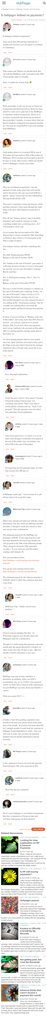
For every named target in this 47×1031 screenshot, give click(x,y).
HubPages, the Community (31, 869)
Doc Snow (19, 363)
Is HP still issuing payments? (29, 873)
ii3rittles (16, 24)
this (22, 365)
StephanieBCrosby (22, 386)
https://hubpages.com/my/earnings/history (20, 571)
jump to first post (25, 829)
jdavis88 (16, 708)
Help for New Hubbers (29, 837)
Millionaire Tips (19, 509)
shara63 (16, 483)
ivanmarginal (20, 456)
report (10, 52)
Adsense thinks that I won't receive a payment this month (30, 993)
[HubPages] (23, 3)
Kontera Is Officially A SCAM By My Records (30, 931)
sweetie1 (16, 141)
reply (5, 52)
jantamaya (17, 665)
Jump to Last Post (16, 20)
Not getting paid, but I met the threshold (30, 960)
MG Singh (17, 751)
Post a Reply (38, 829)
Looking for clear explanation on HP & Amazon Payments (29, 844)
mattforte (16, 175)
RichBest (16, 94)
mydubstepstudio (20, 801)
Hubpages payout (29, 900)
